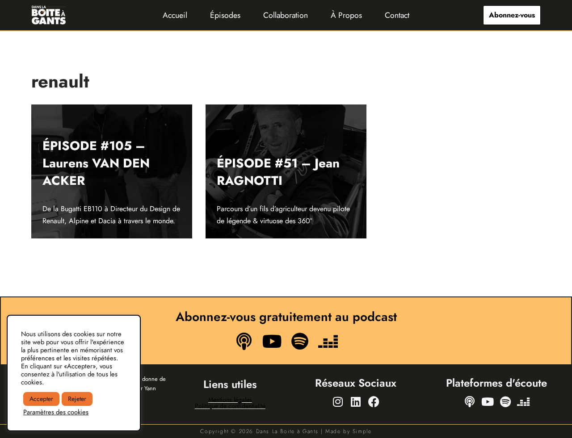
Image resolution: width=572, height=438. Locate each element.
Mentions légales (230, 399)
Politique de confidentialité (230, 405)
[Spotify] (300, 341)
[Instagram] (338, 402)
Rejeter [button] (77, 398)
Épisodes (225, 15)
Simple (362, 431)
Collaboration (285, 15)
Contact (397, 15)
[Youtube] (272, 341)
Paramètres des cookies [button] (55, 412)
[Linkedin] (356, 402)
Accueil (175, 15)
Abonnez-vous (512, 15)
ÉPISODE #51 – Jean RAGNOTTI (278, 172)
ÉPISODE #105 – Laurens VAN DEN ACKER (96, 163)
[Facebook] (374, 402)
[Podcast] (244, 341)
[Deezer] (327, 341)
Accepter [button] (41, 398)
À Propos (346, 15)
